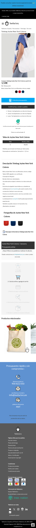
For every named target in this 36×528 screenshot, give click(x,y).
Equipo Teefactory (13, 491)
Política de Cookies (13, 468)
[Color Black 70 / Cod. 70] (16, 91)
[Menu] (2, 23)
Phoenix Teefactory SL (20, 521)
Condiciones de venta (14, 471)
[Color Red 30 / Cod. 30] (19, 91)
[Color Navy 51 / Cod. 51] (23, 91)
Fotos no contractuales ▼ (18, 132)
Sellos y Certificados (13, 455)
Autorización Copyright (14, 457)
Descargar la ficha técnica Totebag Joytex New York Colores (18, 233)
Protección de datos (13, 466)
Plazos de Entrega (13, 443)
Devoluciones (12, 445)
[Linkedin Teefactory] (26, 509)
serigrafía (15, 199)
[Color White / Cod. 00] (13, 91)
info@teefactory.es (19, 254)
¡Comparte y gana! (14, 515)
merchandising (15, 189)
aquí (34, 3)
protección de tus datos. (18, 418)
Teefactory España (7, 521)
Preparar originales (13, 450)
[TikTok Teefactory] (10, 512)
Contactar (5, 16)
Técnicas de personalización (15, 448)
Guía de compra (12, 440)
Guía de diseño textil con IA (15, 453)
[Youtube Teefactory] (10, 509)
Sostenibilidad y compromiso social (17, 494)
